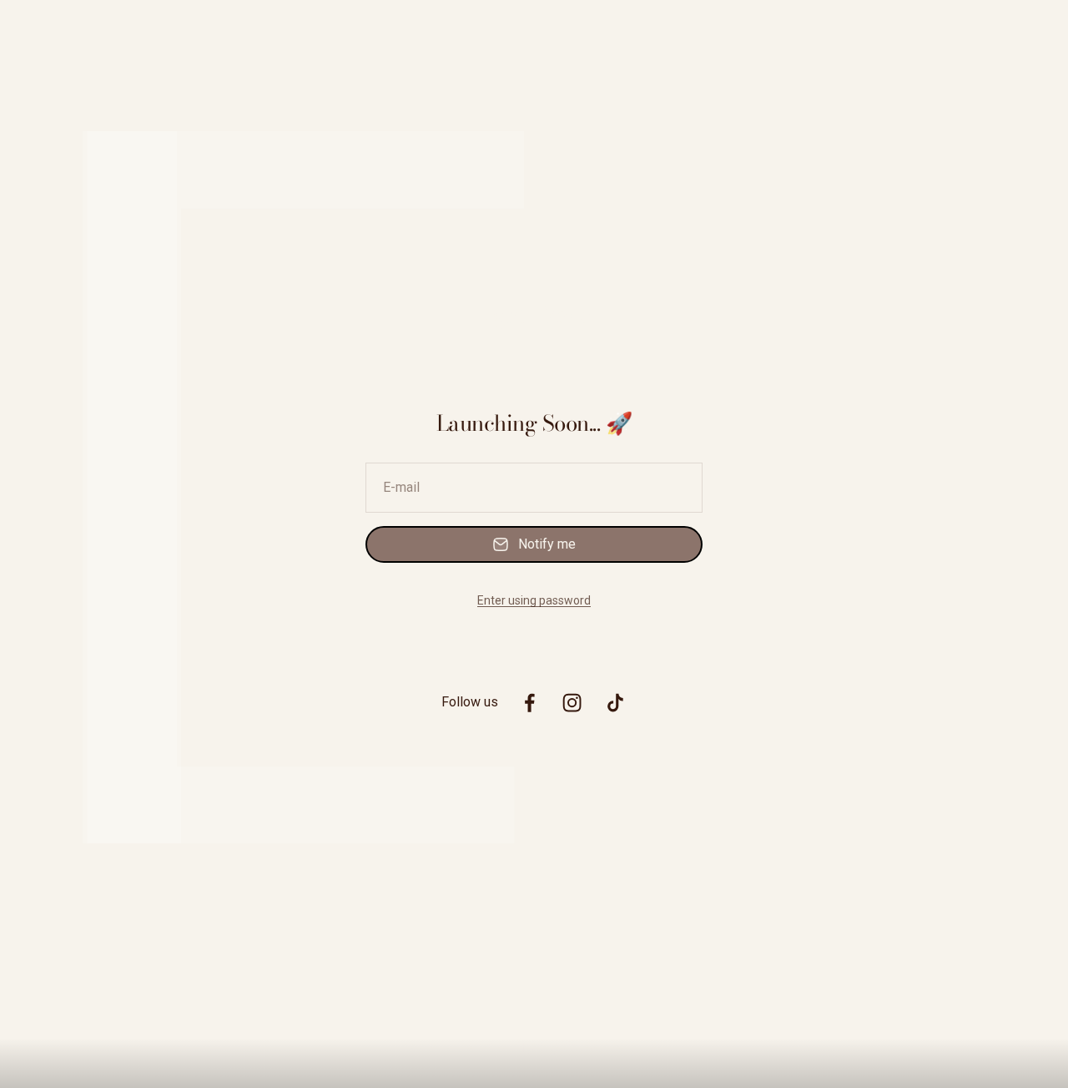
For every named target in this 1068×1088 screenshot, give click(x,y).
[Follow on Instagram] (572, 702)
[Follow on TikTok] (615, 702)
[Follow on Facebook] (529, 702)
